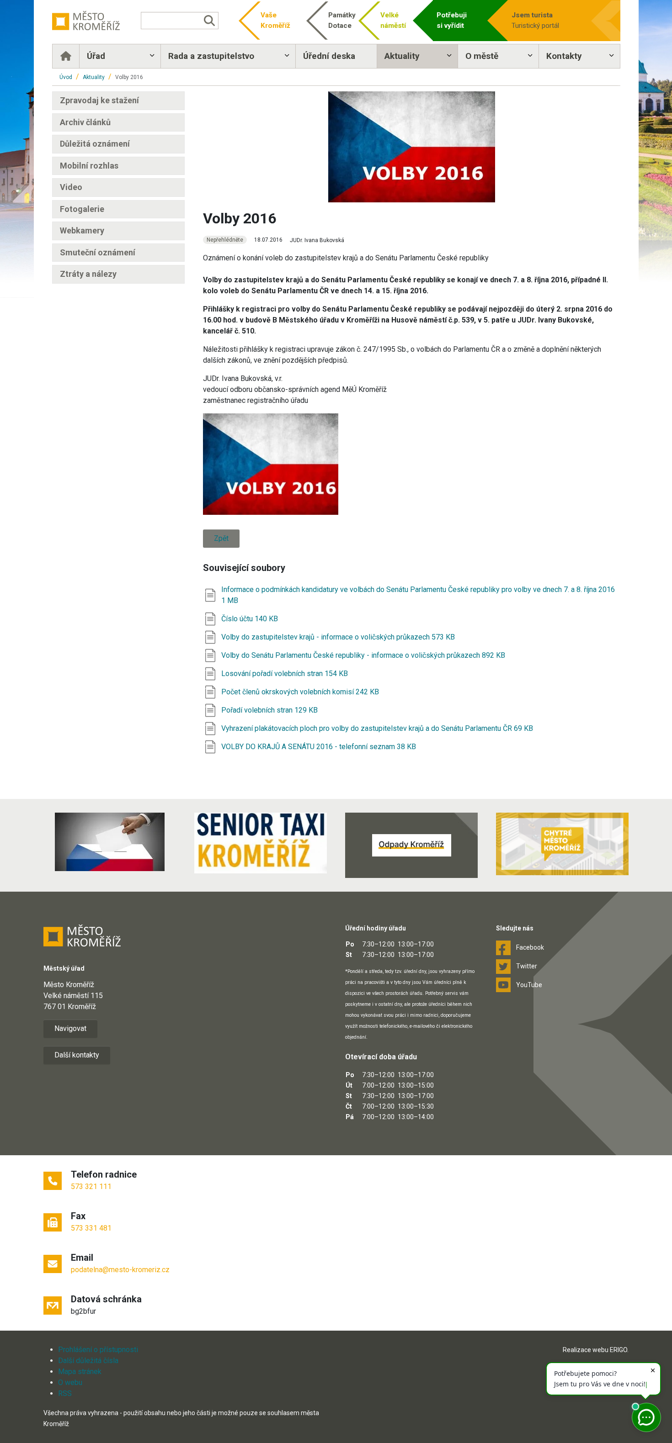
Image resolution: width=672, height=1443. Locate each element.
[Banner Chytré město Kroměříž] (562, 844)
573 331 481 (91, 1228)
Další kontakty (76, 1055)
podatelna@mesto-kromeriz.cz (120, 1269)
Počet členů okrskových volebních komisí (288, 691)
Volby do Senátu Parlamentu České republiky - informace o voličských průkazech (351, 655)
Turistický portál (535, 20)
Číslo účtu (238, 618)
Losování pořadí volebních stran (273, 673)
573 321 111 (91, 1186)
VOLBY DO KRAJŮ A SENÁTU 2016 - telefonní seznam (309, 746)
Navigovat (70, 1028)
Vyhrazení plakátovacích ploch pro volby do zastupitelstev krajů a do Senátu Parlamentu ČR (367, 728)
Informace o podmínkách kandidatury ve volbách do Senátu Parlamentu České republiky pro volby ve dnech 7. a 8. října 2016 (418, 589)
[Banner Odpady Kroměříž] (411, 845)
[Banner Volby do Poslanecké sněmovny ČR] (109, 842)
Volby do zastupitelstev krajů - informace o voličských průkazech (326, 637)
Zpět (221, 538)
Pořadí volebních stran (257, 710)
